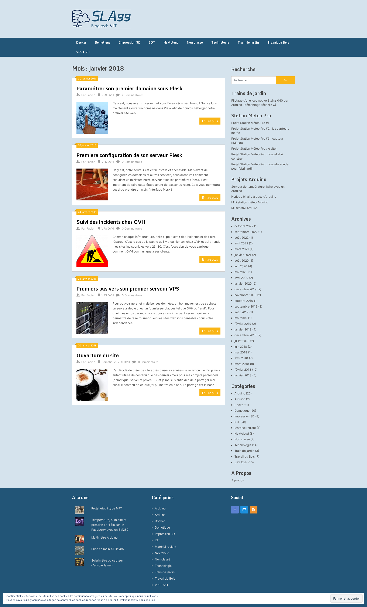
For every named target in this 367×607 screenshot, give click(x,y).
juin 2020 (240, 266)
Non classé (195, 42)
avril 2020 (241, 277)
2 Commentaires (133, 95)
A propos (237, 480)
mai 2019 (240, 318)
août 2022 (241, 237)
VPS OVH (83, 52)
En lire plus (210, 121)
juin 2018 (240, 346)
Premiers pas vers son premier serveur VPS (127, 288)
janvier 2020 (243, 283)
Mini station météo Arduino (249, 202)
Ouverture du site (97, 355)
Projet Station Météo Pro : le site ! (254, 148)
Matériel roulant (245, 428)
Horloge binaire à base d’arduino (253, 196)
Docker (81, 42)
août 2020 (241, 260)
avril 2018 (241, 358)
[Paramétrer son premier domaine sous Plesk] (92, 117)
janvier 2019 (242, 329)
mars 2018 (241, 364)
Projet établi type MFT (106, 508)
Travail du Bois (278, 42)
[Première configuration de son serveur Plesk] (92, 183)
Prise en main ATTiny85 (107, 549)
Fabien (90, 95)
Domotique (102, 42)
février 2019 (242, 323)
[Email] (244, 509)
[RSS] (253, 509)
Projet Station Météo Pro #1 (250, 123)
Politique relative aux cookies (137, 599)
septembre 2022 (245, 232)
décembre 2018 (245, 335)
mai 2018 (240, 352)
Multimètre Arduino (244, 208)
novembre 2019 (245, 295)
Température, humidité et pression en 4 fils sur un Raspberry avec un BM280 (109, 524)
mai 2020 (240, 272)
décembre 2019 (245, 289)
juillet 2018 (241, 341)
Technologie (220, 42)
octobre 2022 (243, 226)
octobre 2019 (243, 300)
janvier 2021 (242, 255)
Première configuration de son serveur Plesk (129, 155)
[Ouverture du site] (92, 384)
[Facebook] (235, 509)
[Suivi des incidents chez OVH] (92, 250)
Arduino (239, 393)
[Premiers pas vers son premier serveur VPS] (92, 317)
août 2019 (241, 312)
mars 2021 (241, 249)
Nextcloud (171, 42)
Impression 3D (129, 42)
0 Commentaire (132, 161)
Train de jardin (248, 42)
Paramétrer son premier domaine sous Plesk (129, 88)
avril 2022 (241, 243)
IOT (152, 42)
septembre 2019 (245, 306)
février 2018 (242, 369)
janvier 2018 (242, 375)
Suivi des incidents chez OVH (110, 222)
